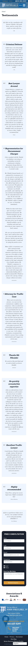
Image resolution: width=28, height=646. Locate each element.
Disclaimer (19, 637)
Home (6, 637)
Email (5, 552)
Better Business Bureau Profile (13, 641)
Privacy (12, 637)
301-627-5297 (14, 623)
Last (5, 545)
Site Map (14, 639)
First (5, 538)
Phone (7, 567)
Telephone (7, 559)
